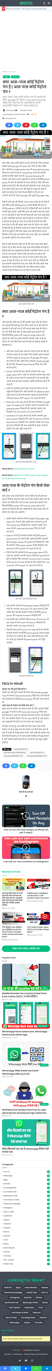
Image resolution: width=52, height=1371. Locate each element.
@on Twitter (8, 1330)
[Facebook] (9, 125)
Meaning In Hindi (10, 1196)
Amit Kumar (10, 110)
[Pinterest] (26, 125)
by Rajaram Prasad (31, 1350)
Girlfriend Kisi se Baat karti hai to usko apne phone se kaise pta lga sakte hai (24, 1111)
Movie (6, 1244)
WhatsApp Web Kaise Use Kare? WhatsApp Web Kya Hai (20, 1072)
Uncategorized (10, 1188)
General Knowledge (12, 1204)
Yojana (6, 1220)
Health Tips (8, 1264)
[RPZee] (26, 3)
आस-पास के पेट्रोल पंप (37, 753)
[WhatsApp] (34, 125)
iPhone (6, 1232)
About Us (8, 1354)
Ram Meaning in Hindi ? (24, 468)
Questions (8, 1216)
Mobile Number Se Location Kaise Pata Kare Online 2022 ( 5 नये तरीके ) (24, 995)
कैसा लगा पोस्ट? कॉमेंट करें (26, 948)
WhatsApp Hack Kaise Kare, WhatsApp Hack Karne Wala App (24, 1033)
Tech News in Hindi (11, 1200)
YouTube (7, 1256)
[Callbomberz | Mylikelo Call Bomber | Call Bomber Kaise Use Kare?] (38, 884)
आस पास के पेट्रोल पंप (21, 749)
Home (7, 71)
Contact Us (17, 1354)
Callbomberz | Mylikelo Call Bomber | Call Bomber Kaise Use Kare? (38, 895)
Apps (13, 71)
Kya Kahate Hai (10, 1192)
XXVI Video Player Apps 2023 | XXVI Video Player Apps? (38, 929)
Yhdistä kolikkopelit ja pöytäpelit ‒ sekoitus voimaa (27, 9)
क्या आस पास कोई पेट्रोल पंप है (13, 756)
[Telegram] (43, 125)
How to (15, 77)
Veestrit (7, 1228)
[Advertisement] (26, 39)
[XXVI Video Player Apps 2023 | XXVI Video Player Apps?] (38, 918)
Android (7, 1236)
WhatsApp (8, 1176)
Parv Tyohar (9, 1260)
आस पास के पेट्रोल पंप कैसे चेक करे (14, 753)
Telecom (7, 1224)
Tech (6, 1240)
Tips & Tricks (9, 1212)
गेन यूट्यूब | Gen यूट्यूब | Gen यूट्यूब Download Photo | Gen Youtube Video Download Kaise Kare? (12, 932)
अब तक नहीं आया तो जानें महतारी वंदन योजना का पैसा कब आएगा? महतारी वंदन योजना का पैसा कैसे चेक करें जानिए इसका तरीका (12, 899)
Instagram (8, 1208)
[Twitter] (17, 125)
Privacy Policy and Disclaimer (36, 1354)
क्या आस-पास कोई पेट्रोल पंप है (36, 756)
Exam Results (9, 1248)
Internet (7, 1184)
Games (7, 1252)
